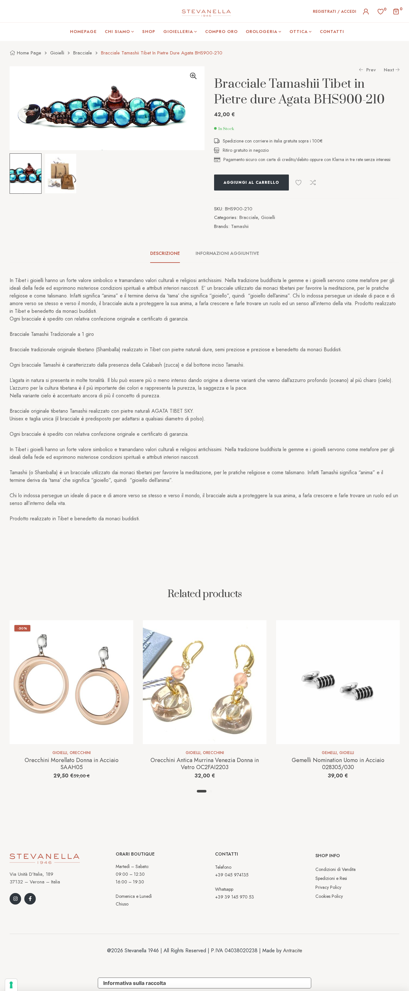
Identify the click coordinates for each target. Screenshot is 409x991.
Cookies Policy (329, 896)
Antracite (292, 950)
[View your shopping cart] (395, 11)
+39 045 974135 (232, 875)
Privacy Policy (328, 887)
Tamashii (240, 226)
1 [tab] (201, 791)
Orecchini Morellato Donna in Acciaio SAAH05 (72, 763)
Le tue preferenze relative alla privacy (241, 983)
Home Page (29, 52)
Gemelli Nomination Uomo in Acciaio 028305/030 (338, 763)
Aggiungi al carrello (251, 182)
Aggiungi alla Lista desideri (298, 182)
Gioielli (57, 52)
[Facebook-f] (30, 899)
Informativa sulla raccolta (134, 983)
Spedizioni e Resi (331, 878)
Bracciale (82, 52)
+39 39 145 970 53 (234, 897)
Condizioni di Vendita (335, 869)
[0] (380, 11)
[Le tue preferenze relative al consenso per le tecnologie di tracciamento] (11, 985)
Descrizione (165, 253)
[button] (193, 76)
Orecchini (80, 753)
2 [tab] (211, 791)
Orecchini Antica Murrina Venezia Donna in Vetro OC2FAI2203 (204, 763)
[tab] (168, 253)
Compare (312, 182)
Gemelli (329, 753)
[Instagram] (15, 899)
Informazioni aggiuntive (227, 253)
